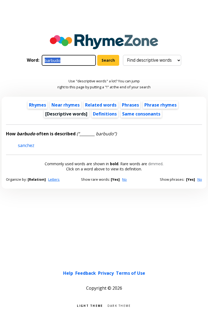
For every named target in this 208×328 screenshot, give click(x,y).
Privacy (106, 273)
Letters (54, 179)
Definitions (105, 114)
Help (68, 273)
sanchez (26, 145)
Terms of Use (130, 273)
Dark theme (119, 305)
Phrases (130, 105)
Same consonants (141, 114)
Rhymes (37, 105)
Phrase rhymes (160, 105)
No (124, 179)
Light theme (90, 305)
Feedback (85, 273)
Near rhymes (65, 105)
